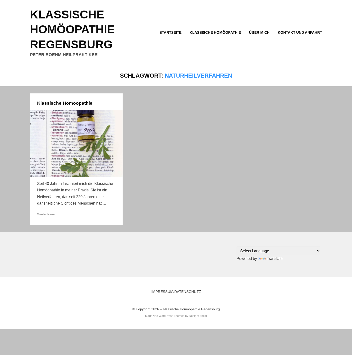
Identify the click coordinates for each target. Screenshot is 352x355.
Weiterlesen (46, 214)
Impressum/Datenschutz (176, 292)
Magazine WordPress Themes (164, 316)
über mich (259, 32)
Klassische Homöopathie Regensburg (72, 29)
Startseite (170, 32)
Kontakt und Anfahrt (300, 32)
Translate (275, 259)
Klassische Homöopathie (215, 32)
